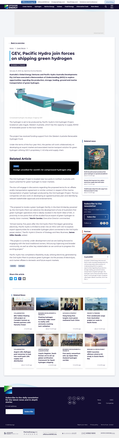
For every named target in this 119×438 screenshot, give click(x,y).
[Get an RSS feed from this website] (74, 402)
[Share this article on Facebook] (19, 278)
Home (12, 48)
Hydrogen (38, 6)
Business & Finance (18, 65)
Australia (13, 266)
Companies (109, 403)
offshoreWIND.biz (43, 2)
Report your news (82, 424)
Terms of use (104, 424)
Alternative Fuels (82, 6)
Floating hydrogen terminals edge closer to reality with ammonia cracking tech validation (46, 321)
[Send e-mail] (70, 402)
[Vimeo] (82, 398)
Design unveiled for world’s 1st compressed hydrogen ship (42, 170)
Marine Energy (49, 6)
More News (95, 6)
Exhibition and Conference (88, 2)
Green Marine (27, 6)
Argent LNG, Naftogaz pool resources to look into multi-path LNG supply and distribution (22, 356)
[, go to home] (11, 7)
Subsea (59, 6)
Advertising (110, 2)
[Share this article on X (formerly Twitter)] (15, 278)
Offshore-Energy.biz (29, 2)
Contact (111, 424)
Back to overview (18, 43)
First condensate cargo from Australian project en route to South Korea (96, 319)
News (99, 400)
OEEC (111, 400)
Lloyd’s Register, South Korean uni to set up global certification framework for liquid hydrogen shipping (47, 358)
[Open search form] (106, 6)
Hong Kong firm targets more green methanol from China (71, 318)
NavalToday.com (72, 2)
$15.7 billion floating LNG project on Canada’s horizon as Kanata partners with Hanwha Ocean (22, 320)
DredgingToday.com (58, 2)
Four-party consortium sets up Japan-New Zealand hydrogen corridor (71, 357)
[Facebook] (101, 223)
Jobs (99, 403)
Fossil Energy (69, 6)
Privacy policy (94, 424)
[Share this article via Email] (24, 278)
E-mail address (11, 406)
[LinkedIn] (107, 223)
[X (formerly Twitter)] (74, 398)
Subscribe (91, 217)
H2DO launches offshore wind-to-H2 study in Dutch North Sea (95, 355)
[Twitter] (104, 223)
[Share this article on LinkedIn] (11, 278)
